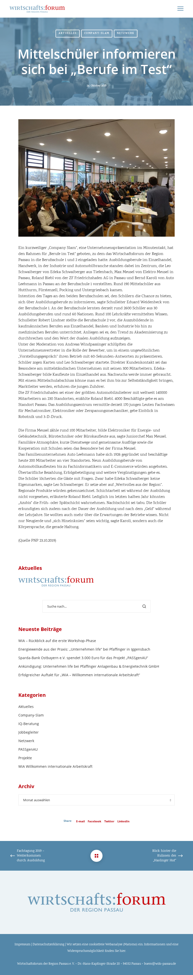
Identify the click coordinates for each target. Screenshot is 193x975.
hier (122, 951)
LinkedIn (123, 821)
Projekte (25, 757)
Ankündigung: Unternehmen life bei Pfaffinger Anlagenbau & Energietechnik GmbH (88, 666)
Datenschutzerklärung (48, 944)
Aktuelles (68, 33)
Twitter (109, 821)
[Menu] (178, 9)
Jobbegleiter (28, 732)
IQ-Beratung (28, 723)
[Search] (144, 606)
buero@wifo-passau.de (160, 964)
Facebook (94, 821)
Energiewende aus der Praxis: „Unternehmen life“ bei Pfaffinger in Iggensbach (84, 649)
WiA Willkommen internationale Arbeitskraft (55, 766)
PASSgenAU (28, 749)
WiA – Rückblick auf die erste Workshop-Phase (57, 640)
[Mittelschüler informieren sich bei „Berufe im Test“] (96, 856)
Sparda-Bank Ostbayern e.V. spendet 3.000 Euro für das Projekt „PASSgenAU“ (83, 657)
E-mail (80, 821)
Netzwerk (125, 33)
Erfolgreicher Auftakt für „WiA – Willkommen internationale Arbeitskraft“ (79, 674)
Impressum (22, 944)
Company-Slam (96, 33)
